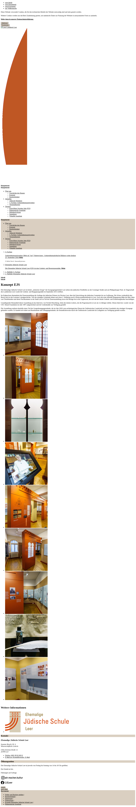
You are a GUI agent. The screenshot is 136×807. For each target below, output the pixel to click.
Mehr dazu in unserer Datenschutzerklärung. (17, 19)
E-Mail (17, 757)
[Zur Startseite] (14, 164)
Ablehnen (4, 23)
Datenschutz (9, 800)
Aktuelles (8, 199)
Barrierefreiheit (14, 197)
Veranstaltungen (14, 205)
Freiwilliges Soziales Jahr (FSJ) (19, 208)
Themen (8, 206)
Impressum (8, 798)
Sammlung (13, 214)
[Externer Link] (12, 778)
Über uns (8, 191)
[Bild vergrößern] (70, 334)
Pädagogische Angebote (17, 210)
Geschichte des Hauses (17, 193)
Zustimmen (5, 25)
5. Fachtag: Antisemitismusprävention (22, 203)
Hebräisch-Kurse (15, 212)
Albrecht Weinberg (15, 201)
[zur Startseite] (9, 27)
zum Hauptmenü (10, 4)
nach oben (4, 789)
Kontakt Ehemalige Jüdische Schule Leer (19, 802)
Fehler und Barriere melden (14, 795)
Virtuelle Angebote (15, 216)
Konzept (12, 195)
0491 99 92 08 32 (14, 755)
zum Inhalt (8, 3)
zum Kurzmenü (10, 6)
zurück (3, 787)
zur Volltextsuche (11, 8)
